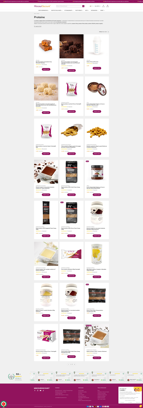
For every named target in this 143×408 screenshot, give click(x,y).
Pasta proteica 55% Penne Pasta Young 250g (70, 229)
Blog (98, 390)
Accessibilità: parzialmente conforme (83, 398)
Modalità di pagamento (102, 394)
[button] (140, 406)
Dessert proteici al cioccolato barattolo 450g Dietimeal (70, 311)
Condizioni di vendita (82, 392)
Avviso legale (81, 390)
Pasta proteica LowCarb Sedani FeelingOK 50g (46, 146)
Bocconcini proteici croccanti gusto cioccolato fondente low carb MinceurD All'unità (70, 63)
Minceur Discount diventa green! (84, 400)
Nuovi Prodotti (81, 394)
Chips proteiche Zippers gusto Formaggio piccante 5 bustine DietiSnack (71, 146)
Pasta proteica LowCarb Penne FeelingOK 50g (71, 104)
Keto (86, 10)
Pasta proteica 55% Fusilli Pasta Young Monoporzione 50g (70, 352)
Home (35, 13)
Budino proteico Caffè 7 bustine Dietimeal (97, 351)
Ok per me (138, 402)
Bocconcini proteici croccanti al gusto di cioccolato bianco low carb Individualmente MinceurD (46, 105)
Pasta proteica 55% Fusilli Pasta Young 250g (70, 187)
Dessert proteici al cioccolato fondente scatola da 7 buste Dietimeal (45, 187)
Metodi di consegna (101, 396)
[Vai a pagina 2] (74, 364)
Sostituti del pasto (56, 10)
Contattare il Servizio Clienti (103, 392)
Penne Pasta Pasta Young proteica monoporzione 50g (95, 311)
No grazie (122, 402)
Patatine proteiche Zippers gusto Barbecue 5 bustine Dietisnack (97, 146)
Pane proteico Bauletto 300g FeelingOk (70, 269)
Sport (101, 10)
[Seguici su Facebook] (35, 390)
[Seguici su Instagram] (37, 390)
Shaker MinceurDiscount (92, 61)
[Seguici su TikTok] (43, 390)
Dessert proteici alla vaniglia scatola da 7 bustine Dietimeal (46, 270)
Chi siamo (80, 393)
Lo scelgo (130, 402)
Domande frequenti (82, 396)
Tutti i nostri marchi (101, 399)
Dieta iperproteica (43, 10)
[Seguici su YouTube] (40, 390)
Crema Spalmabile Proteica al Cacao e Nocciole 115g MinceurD (96, 104)
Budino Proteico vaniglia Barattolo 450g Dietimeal (45, 311)
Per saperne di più (37, 26)
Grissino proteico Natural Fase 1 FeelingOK (46, 351)
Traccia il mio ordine (102, 393)
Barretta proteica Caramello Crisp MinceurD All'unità (44, 62)
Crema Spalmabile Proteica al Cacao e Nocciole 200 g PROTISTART (96, 187)
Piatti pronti (78, 10)
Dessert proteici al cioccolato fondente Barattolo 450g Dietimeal (96, 229)
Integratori (94, 10)
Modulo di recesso (101, 397)
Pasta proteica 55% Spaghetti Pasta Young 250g (46, 229)
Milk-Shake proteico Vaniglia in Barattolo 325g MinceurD (96, 270)
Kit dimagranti (68, 10)
